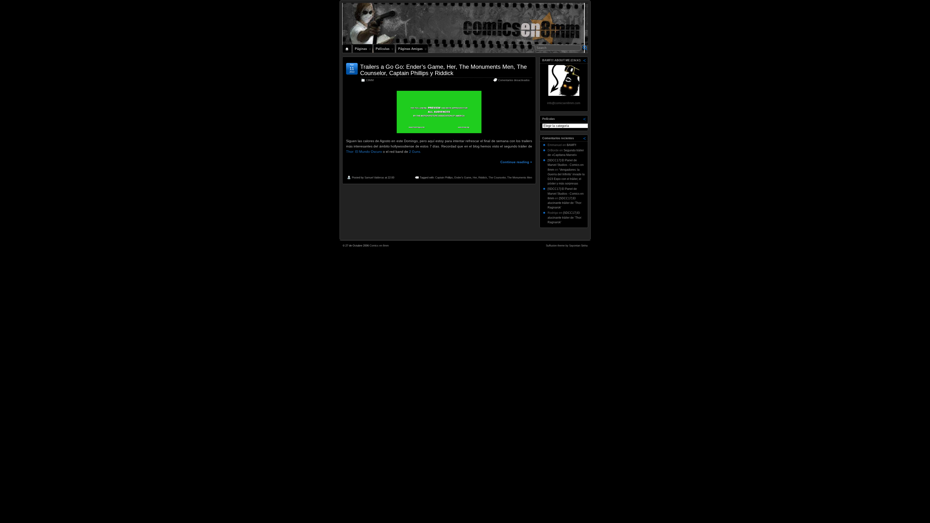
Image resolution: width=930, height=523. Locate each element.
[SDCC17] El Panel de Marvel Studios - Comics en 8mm (566, 165)
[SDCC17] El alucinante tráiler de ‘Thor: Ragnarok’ (565, 203)
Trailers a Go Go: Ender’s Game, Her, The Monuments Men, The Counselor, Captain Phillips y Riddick (443, 69)
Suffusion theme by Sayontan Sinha (567, 245)
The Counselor (497, 177)
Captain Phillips (444, 177)
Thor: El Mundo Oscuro (364, 152)
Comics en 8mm (379, 245)
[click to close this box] (584, 60)
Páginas (361, 49)
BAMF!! (571, 145)
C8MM (370, 80)
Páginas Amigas (410, 49)
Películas (382, 49)
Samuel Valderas (374, 177)
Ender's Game (462, 177)
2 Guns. (415, 152)
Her (475, 177)
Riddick (482, 177)
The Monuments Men (519, 177)
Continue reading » (516, 162)
